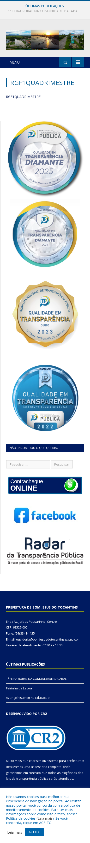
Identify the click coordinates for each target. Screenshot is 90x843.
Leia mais (45, 818)
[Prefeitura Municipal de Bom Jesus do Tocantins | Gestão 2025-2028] (45, 39)
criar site (35, 761)
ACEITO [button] (35, 832)
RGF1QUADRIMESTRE (23, 96)
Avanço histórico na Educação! (28, 697)
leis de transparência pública (27, 778)
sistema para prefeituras (65, 761)
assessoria (39, 767)
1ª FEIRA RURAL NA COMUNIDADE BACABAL (36, 678)
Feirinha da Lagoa (44, 11)
